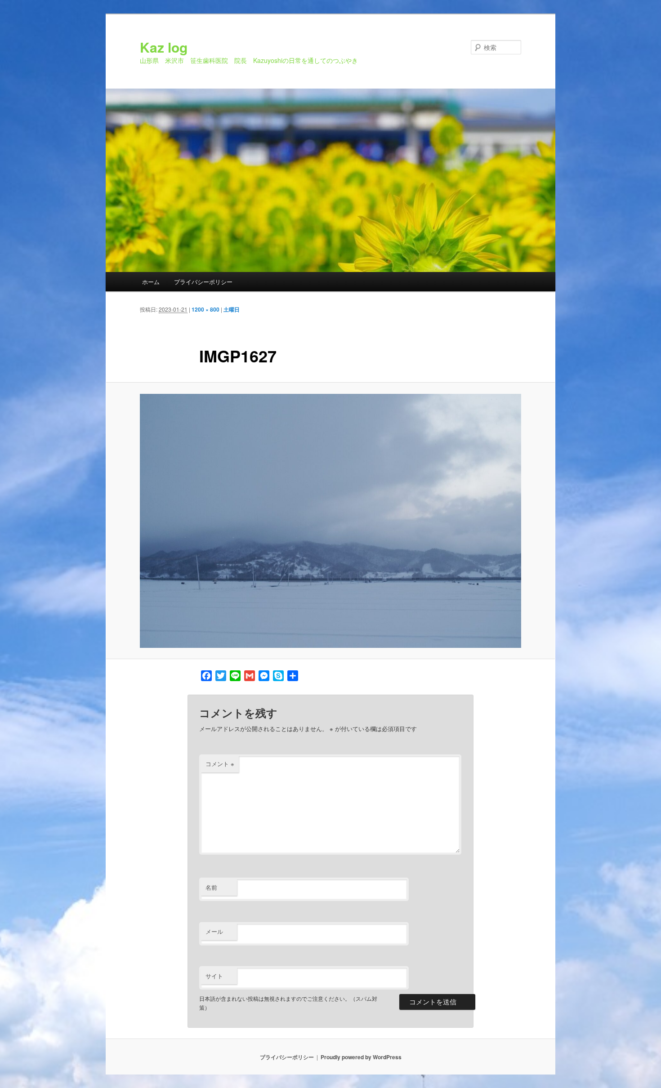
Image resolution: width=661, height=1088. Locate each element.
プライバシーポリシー (203, 281)
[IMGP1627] (330, 521)
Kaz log (164, 47)
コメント (219, 763)
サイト (214, 976)
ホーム (151, 281)
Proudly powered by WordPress (361, 1057)
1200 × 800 (205, 309)
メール (214, 931)
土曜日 (231, 309)
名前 (211, 887)
